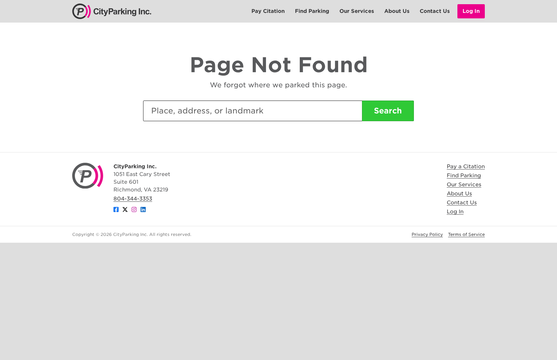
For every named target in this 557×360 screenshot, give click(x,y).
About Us (396, 11)
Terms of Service (466, 234)
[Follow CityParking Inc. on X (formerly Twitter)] (125, 210)
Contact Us (435, 11)
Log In (471, 11)
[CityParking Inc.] (87, 176)
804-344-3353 (132, 199)
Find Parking (312, 11)
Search (388, 110)
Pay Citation (268, 11)
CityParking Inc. (111, 11)
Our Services (356, 11)
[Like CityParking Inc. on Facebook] (116, 210)
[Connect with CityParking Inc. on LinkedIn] (143, 210)
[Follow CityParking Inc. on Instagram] (134, 210)
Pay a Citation (466, 166)
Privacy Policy (427, 234)
